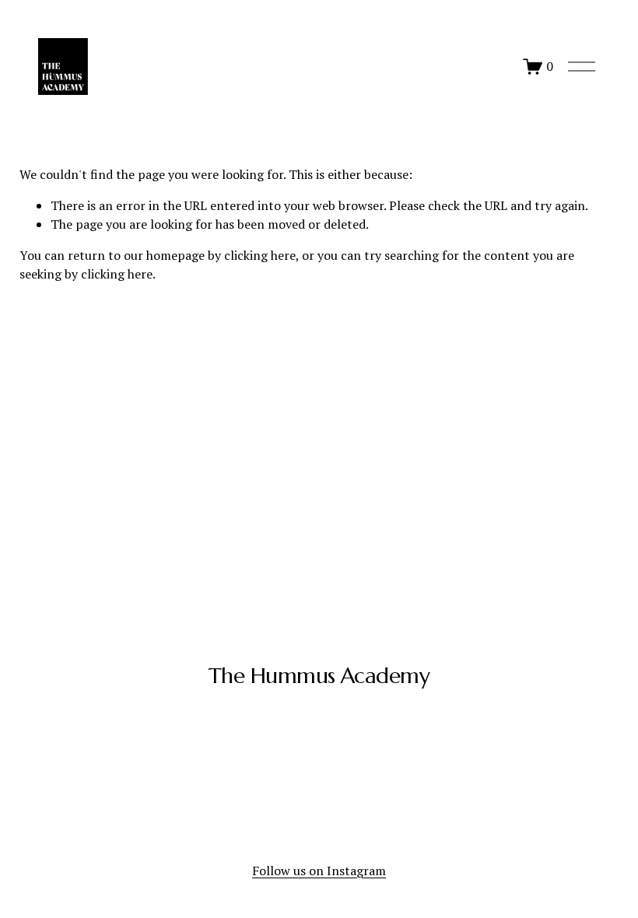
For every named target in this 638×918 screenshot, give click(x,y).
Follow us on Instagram (319, 870)
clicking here (260, 255)
